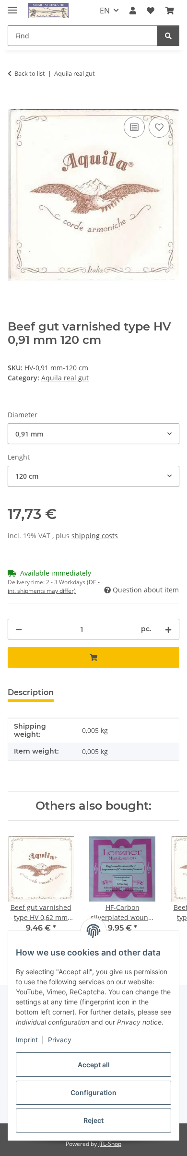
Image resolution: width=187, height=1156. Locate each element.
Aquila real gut (65, 377)
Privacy (59, 1040)
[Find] (168, 35)
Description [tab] (31, 692)
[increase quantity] (168, 629)
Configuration (93, 1092)
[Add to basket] (15, 103)
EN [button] (105, 10)
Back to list (29, 73)
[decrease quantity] (18, 629)
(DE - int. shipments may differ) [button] (54, 586)
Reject (93, 1120)
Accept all (94, 1065)
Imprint (27, 1040)
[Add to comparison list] (134, 127)
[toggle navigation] (12, 6)
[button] (132, 10)
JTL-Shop (109, 1144)
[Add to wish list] (159, 127)
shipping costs (94, 535)
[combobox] (93, 434)
